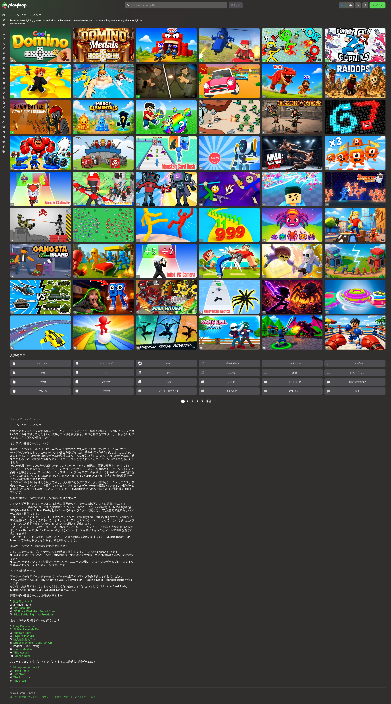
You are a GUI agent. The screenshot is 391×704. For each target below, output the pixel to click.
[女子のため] (4, 132)
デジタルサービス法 (85, 696)
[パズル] (4, 97)
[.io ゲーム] (4, 38)
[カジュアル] (4, 63)
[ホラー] (4, 102)
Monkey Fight (22, 632)
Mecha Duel (22, 656)
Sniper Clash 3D (23, 636)
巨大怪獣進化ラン (24, 639)
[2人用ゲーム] (4, 43)
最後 (208, 401)
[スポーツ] (4, 82)
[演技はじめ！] (4, 146)
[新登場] (4, 20)
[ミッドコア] (4, 117)
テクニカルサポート (62, 696)
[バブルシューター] (4, 92)
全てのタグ (16, 419)
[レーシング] (4, 122)
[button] (346, 5)
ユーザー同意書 (18, 696)
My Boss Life (21, 607)
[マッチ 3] (4, 112)
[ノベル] (4, 87)
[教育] (4, 141)
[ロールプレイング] (4, 127)
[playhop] (14, 5)
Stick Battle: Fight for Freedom (33, 614)
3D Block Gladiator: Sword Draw (34, 611)
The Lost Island (23, 677)
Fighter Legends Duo (26, 629)
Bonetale (19, 674)
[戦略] (4, 136)
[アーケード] (4, 53)
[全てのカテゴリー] (4, 33)
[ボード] (4, 107)
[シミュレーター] (4, 77)
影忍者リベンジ (22, 601)
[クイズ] (4, 73)
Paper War (20, 680)
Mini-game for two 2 (26, 667)
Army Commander (24, 626)
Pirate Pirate (21, 670)
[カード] (4, 68)
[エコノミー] (4, 58)
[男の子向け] (4, 151)
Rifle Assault (21, 652)
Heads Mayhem (23, 649)
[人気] (4, 25)
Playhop (31, 692)
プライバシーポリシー (39, 696)
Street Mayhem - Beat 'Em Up (32, 642)
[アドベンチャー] (4, 48)
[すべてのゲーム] (4, 15)
